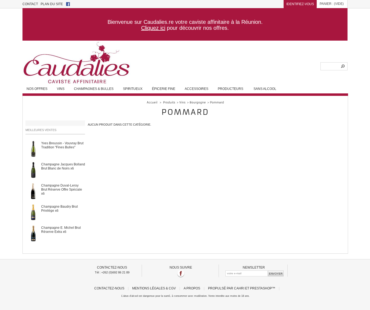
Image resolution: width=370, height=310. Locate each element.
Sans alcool (265, 89)
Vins (60, 89)
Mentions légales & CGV (154, 288)
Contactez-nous (109, 288)
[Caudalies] (76, 82)
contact (30, 4)
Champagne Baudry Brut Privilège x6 (59, 208)
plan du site (52, 4)
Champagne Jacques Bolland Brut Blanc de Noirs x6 (63, 166)
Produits (169, 102)
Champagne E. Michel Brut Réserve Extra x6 (61, 230)
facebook (68, 4)
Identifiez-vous (300, 4)
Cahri (239, 288)
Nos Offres (37, 89)
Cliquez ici (153, 28)
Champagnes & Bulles (93, 89)
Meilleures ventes (40, 130)
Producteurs (230, 89)
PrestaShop (261, 288)
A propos (192, 288)
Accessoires (196, 89)
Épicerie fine (163, 89)
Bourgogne (198, 102)
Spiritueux (132, 89)
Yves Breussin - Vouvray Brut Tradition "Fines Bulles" (62, 145)
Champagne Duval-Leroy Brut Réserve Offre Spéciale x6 (61, 189)
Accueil (152, 102)
